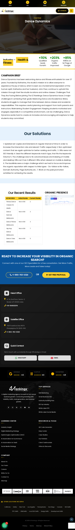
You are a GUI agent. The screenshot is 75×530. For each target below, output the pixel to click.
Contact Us (5, 477)
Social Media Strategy (8, 446)
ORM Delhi (24, 511)
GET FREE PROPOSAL (57, 275)
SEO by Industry (44, 404)
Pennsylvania (41, 507)
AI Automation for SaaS (9, 442)
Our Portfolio (43, 438)
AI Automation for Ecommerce (11, 438)
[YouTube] (24, 407)
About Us (4, 461)
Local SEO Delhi (33, 511)
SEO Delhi (68, 507)
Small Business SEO (45, 397)
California (7, 507)
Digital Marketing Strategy (10, 431)
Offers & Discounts (45, 446)
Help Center (43, 431)
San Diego (51, 507)
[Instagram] (12, 407)
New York (22, 507)
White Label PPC (44, 408)
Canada (59, 507)
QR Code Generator (45, 427)
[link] (20, 358)
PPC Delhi (15, 511)
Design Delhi (45, 511)
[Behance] (29, 407)
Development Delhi (57, 511)
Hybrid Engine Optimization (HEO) (12, 435)
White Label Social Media (47, 412)
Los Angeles (31, 507)
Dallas (15, 507)
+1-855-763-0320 (20, 275)
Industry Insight (6, 427)
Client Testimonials (45, 442)
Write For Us (5, 473)
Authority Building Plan (46, 400)
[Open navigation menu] (71, 11)
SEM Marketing (44, 393)
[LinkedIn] (16, 407)
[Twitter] (20, 407)
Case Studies (43, 435)
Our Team (4, 465)
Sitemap (4, 481)
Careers (4, 469)
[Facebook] (8, 407)
